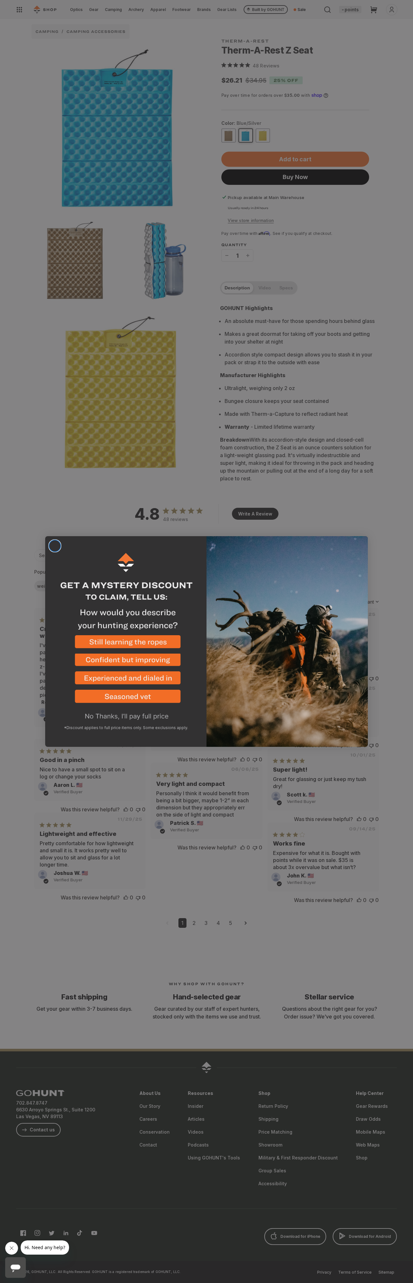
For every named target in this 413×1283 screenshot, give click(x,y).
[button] (125, 644)
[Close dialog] (55, 546)
